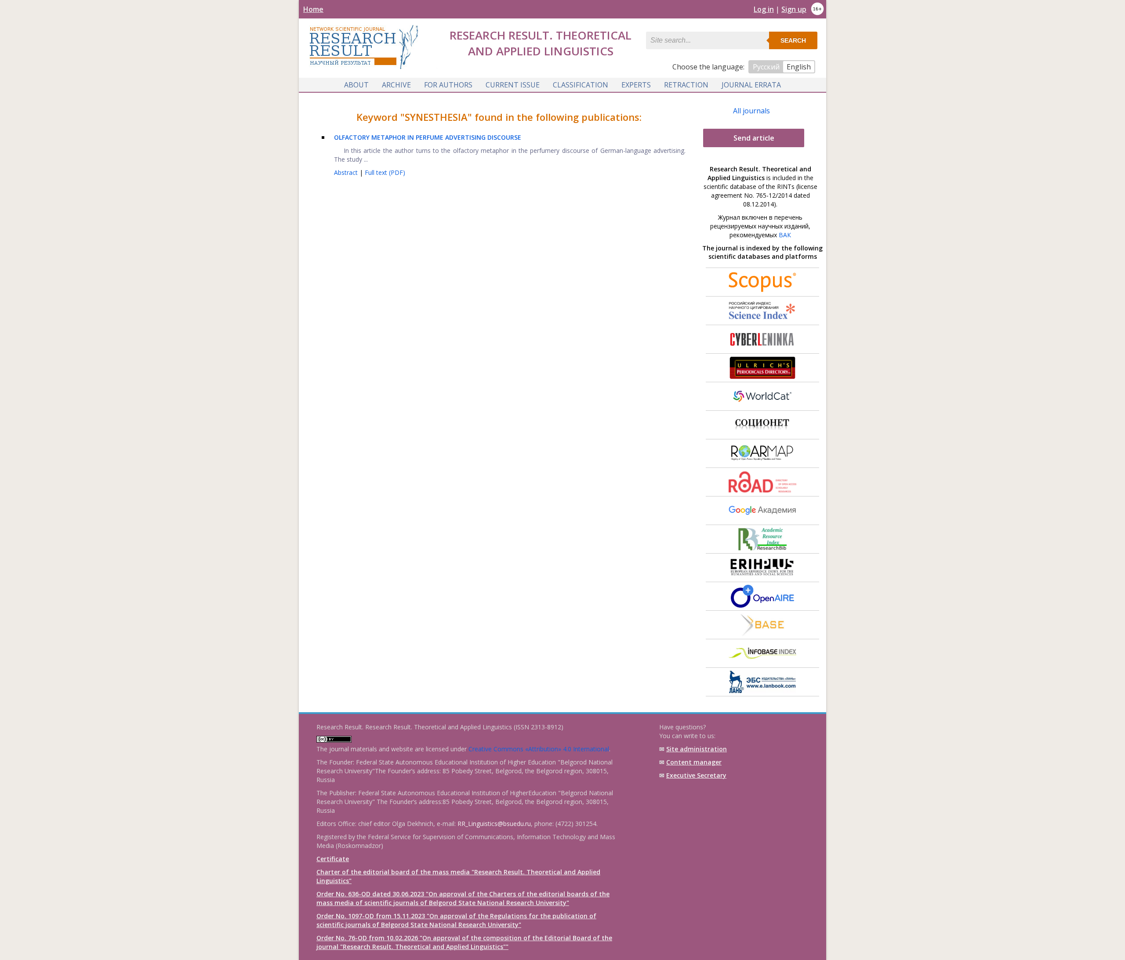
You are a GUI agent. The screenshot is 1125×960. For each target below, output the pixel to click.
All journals (751, 111)
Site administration (696, 749)
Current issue (513, 85)
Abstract (346, 172)
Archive (396, 85)
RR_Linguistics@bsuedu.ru (494, 823)
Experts (636, 85)
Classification (580, 85)
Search (793, 40)
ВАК (785, 235)
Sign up (793, 9)
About (356, 85)
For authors (448, 85)
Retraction (686, 85)
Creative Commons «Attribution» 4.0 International (538, 749)
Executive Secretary (696, 775)
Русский (766, 67)
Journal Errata (751, 85)
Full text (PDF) (385, 172)
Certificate (332, 859)
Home (313, 9)
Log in (764, 9)
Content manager (694, 762)
